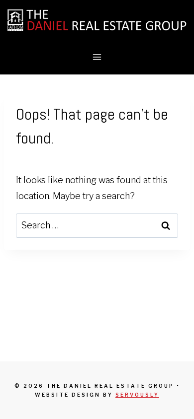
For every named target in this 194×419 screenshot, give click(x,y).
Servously (137, 395)
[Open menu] (97, 57)
